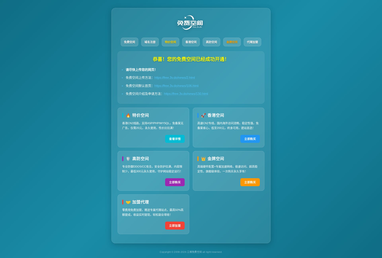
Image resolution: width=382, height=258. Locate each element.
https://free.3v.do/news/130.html (186, 93)
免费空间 (129, 42)
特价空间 (170, 42)
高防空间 (211, 42)
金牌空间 (232, 42)
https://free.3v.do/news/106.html (176, 86)
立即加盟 (175, 225)
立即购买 (250, 138)
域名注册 (150, 42)
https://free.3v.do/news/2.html (174, 77)
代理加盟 (252, 42)
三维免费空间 (194, 252)
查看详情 (175, 138)
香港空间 (191, 42)
